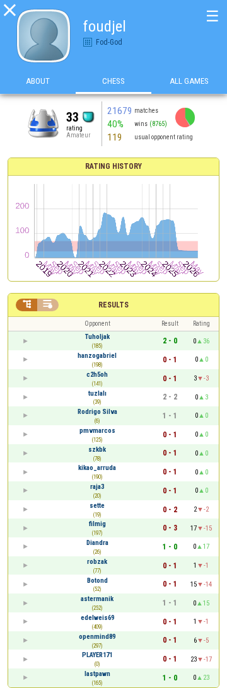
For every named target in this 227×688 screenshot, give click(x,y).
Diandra (97, 543)
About (38, 81)
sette (97, 506)
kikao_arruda (97, 468)
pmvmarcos (97, 431)
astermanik (97, 599)
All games (189, 81)
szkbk (97, 449)
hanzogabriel (97, 356)
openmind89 (97, 637)
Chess (113, 81)
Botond (97, 580)
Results (113, 305)
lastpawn (97, 674)
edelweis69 (97, 618)
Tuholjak (97, 337)
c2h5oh (97, 374)
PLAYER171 (97, 655)
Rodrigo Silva (97, 412)
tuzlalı (97, 393)
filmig (97, 524)
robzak (97, 562)
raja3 (97, 487)
